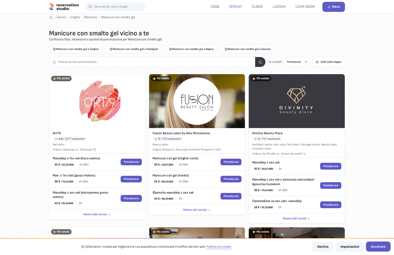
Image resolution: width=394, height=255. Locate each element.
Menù (336, 7)
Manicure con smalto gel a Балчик (249, 49)
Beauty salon (160, 144)
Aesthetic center (262, 144)
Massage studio (310, 144)
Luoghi (279, 6)
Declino (323, 246)
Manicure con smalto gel (118, 17)
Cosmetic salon (261, 148)
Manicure (90, 17)
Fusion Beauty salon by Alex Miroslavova (181, 133)
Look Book (305, 6)
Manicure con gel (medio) (171, 175)
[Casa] (64, 6)
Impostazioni (349, 246)
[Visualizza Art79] (97, 101)
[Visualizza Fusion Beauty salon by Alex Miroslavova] (197, 101)
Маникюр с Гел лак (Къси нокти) (76, 158)
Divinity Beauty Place (267, 133)
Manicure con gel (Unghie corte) (175, 158)
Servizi (235, 6)
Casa (215, 6)
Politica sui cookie (218, 246)
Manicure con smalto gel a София (77, 49)
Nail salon (59, 144)
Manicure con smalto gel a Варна (192, 49)
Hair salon (280, 144)
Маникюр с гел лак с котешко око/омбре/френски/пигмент (283, 181)
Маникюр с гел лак (266, 162)
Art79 (57, 133)
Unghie (75, 17)
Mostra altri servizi (95, 214)
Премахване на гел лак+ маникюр (277, 201)
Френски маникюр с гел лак (173, 192)
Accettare (378, 246)
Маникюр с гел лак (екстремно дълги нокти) (80, 194)
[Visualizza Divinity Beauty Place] (297, 101)
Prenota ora (131, 162)
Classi (257, 6)
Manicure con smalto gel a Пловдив (135, 49)
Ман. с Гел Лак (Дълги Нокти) (74, 175)
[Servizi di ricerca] (260, 62)
